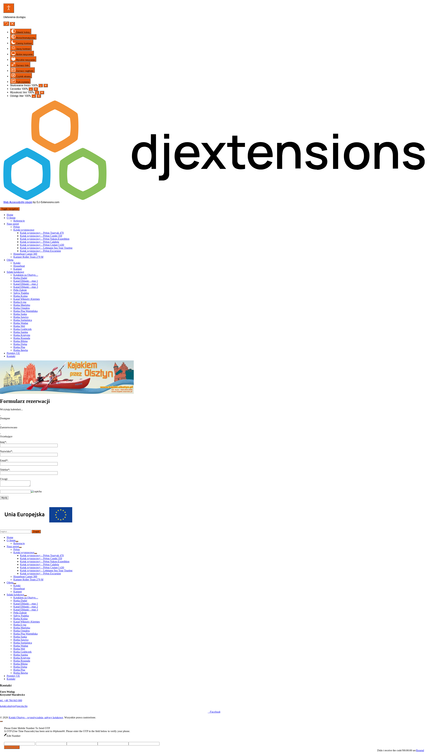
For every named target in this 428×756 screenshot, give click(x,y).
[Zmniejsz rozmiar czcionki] (31, 89)
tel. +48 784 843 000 (11, 700)
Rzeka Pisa (19, 347)
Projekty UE (13, 353)
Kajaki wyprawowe (23, 229)
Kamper (17, 268)
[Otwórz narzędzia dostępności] (8, 8)
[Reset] (6, 23)
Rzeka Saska (20, 314)
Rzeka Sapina (20, 332)
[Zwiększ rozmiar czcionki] (36, 89)
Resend (420, 750)
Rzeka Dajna (20, 344)
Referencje (19, 220)
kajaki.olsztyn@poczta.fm (13, 706)
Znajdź (36, 531)
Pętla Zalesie (20, 290)
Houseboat (19, 265)
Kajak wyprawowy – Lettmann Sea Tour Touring (46, 247)
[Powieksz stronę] (45, 85)
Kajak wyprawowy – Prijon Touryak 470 (42, 232)
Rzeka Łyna (19, 302)
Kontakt (11, 356)
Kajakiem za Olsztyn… (25, 275)
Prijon (16, 226)
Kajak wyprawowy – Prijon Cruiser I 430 (42, 244)
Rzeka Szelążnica (22, 320)
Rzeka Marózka (21, 305)
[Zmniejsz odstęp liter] (34, 96)
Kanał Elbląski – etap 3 (25, 287)
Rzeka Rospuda (21, 338)
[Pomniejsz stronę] (40, 85)
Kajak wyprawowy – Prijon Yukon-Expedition (44, 238)
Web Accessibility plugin (17, 202)
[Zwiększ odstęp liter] (39, 96)
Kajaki (16, 262)
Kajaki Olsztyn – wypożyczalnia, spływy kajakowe (36, 717)
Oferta (10, 259)
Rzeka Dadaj (20, 278)
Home (10, 214)
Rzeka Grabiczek (22, 329)
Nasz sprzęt (13, 223)
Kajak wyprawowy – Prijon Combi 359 (41, 235)
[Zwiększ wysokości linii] (42, 92)
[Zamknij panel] (12, 24)
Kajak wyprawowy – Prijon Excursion (40, 250)
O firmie (11, 217)
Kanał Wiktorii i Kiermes (26, 299)
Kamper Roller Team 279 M (28, 256)
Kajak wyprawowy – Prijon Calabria (39, 241)
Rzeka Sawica (20, 317)
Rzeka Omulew (21, 308)
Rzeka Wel (19, 326)
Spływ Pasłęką (21, 293)
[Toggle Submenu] (17, 541)
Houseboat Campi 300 (25, 253)
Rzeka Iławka (20, 350)
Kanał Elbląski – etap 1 (25, 281)
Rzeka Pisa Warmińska (25, 311)
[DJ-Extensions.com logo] (214, 199)
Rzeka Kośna (20, 296)
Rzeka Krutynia (21, 335)
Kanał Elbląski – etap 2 (25, 284)
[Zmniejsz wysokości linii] (37, 92)
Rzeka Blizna (20, 341)
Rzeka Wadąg (20, 323)
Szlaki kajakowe (15, 272)
